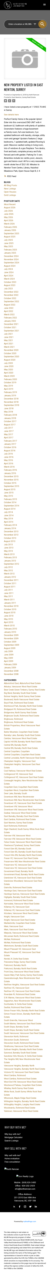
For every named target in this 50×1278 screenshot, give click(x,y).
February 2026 (10, 227)
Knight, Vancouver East (14, 916)
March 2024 (9, 279)
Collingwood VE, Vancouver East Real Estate (24, 777)
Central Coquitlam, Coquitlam (17, 751)
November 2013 (11, 535)
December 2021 (11, 324)
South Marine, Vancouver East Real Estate (22, 1023)
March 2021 (9, 347)
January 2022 (10, 321)
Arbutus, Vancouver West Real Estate (20, 686)
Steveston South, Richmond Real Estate (21, 1043)
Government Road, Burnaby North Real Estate (24, 874)
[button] (14, 1206)
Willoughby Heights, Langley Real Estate (22, 1104)
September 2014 (11, 505)
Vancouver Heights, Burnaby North (19, 1065)
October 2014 (10, 502)
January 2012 (10, 577)
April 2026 (8, 220)
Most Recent (10, 204)
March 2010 (9, 625)
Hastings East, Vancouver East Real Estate (23, 890)
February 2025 (10, 250)
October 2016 (10, 447)
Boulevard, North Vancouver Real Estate (21, 699)
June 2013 (8, 548)
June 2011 (8, 593)
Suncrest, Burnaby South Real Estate (20, 1053)
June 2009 (8, 654)
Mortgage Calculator (13, 1137)
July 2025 (8, 240)
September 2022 (11, 301)
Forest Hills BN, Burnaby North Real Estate (23, 855)
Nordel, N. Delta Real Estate (16, 959)
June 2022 (8, 308)
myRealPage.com (29, 1221)
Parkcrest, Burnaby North (15, 965)
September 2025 (11, 233)
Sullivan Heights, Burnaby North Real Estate (23, 1049)
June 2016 (8, 457)
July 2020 (8, 363)
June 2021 (8, 337)
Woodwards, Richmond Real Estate (19, 1108)
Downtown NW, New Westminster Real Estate (24, 800)
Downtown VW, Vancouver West (18, 806)
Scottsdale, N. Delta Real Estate (18, 1004)
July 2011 (8, 590)
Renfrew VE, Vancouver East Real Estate (22, 991)
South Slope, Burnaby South (16, 1027)
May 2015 (8, 496)
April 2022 (8, 311)
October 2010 (10, 609)
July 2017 (8, 428)
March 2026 (9, 224)
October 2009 (10, 642)
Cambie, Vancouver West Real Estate (20, 738)
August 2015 (9, 489)
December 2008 (11, 671)
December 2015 (11, 476)
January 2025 (10, 253)
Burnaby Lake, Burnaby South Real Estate (22, 735)
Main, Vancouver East (13, 926)
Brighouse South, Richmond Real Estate (21, 716)
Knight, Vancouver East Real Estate (19, 920)
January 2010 (10, 632)
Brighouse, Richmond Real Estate (19, 722)
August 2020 (9, 360)
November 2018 (11, 402)
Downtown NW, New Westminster (19, 797)
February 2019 (10, 392)
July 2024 (8, 269)
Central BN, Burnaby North (15, 745)
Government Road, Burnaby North (18, 871)
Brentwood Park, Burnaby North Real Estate (23, 706)
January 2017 (10, 444)
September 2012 (11, 564)
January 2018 (10, 418)
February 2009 (10, 664)
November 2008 (11, 674)
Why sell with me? (12, 1155)
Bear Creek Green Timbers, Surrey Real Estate (24, 690)
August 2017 (9, 424)
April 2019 (8, 389)
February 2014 (10, 525)
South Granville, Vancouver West (18, 1020)
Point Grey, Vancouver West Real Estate (21, 971)
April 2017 (8, 437)
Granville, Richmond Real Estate (18, 887)
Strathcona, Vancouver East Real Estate (21, 1046)
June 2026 (8, 214)
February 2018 (10, 415)
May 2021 (8, 340)
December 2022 (11, 292)
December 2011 (11, 580)
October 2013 (10, 538)
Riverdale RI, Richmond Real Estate (19, 994)
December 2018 (11, 399)
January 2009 (10, 667)
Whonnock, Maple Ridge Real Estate (20, 1098)
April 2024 (8, 275)
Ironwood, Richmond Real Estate (18, 900)
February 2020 (10, 379)
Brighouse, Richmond (13, 719)
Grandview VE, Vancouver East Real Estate (23, 878)
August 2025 (9, 236)
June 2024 (8, 272)
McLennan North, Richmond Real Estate (21, 936)
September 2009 (11, 645)
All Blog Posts (10, 185)
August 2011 (9, 587)
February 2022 (10, 317)
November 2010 (11, 606)
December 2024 (11, 256)
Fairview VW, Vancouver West (17, 835)
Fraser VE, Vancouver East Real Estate (21, 858)
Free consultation (12, 1162)
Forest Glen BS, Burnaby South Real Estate (23, 852)
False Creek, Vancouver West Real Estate (22, 842)
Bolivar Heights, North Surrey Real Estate (22, 696)
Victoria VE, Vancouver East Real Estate (21, 1072)
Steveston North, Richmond (16, 1036)
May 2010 (8, 619)
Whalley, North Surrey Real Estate (19, 1088)
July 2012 (8, 567)
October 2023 (10, 282)
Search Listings (11, 1141)
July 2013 (8, 544)
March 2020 (9, 376)
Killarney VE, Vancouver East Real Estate (22, 910)
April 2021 (8, 343)
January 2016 (10, 473)
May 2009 (8, 658)
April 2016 (8, 463)
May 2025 (8, 246)
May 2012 (8, 570)
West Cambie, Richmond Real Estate (20, 1078)
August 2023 (9, 285)
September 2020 (11, 356)
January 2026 (10, 230)
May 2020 (8, 369)
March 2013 (9, 554)
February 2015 (10, 499)
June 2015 (8, 492)
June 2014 (8, 515)
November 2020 (11, 350)
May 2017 (8, 434)
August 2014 (9, 509)
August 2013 (9, 541)
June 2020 (8, 366)
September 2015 (11, 486)
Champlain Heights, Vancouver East (20, 761)
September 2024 (11, 262)
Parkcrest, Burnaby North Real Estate (20, 968)
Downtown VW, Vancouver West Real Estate (23, 809)
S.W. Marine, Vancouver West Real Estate (22, 997)
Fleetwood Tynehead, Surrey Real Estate (22, 845)
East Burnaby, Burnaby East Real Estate (21, 816)
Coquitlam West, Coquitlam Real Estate (21, 790)
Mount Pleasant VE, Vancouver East (20, 949)
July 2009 (8, 651)
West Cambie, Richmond (15, 1075)
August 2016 (9, 450)
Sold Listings (10, 195)
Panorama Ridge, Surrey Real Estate (20, 962)
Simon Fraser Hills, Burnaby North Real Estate (24, 1010)
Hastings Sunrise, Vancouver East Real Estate (24, 894)
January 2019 (10, 395)
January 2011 (10, 603)
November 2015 (11, 480)
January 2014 (10, 528)
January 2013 (10, 561)
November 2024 (11, 259)
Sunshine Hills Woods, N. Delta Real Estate (23, 1056)
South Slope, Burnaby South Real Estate (21, 1030)
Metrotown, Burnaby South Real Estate (21, 946)
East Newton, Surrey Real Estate (24, 97)
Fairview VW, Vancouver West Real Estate (22, 839)
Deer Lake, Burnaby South (15, 793)
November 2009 (11, 638)
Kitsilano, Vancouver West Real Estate (21, 913)
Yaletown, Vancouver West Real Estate (21, 1111)
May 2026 (8, 217)
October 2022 (10, 298)
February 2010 (10, 629)
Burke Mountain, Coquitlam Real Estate (21, 732)
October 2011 (10, 583)
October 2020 (10, 353)
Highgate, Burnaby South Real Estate (20, 897)
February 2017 (10, 441)
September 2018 (11, 405)
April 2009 (8, 661)
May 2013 (8, 551)
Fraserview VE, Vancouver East (18, 865)
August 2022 (9, 305)
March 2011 (9, 599)
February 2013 (10, 557)
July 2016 (8, 454)
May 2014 (8, 518)
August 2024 (9, 266)
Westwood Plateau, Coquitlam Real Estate (23, 1085)
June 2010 (8, 616)
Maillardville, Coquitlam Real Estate (20, 923)
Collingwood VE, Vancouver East (18, 774)
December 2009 (11, 635)
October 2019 (10, 382)
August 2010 (9, 612)
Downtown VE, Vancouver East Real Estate (23, 803)
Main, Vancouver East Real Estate (19, 929)
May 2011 (8, 596)
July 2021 (8, 334)
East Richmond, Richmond (15, 826)
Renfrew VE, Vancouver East (16, 988)
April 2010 (8, 622)
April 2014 (8, 522)
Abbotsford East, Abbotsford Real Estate (22, 683)
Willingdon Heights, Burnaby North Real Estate (24, 1101)
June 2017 (8, 431)
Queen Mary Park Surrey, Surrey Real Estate (23, 975)
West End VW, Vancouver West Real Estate (23, 1082)
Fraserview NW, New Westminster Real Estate (24, 861)
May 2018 (8, 412)
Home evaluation (11, 1158)
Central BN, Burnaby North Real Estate (21, 748)
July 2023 (8, 288)
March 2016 (9, 467)
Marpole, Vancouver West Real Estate (21, 933)
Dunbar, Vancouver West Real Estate (20, 813)
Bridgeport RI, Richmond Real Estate (20, 709)
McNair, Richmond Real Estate (17, 942)
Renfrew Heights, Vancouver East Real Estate (24, 984)
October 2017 (10, 421)
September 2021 (11, 331)
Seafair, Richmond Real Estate (17, 1007)
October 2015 (10, 483)
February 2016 (10, 470)
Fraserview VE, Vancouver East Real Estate (23, 868)
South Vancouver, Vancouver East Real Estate (24, 1033)
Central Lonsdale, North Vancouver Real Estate (25, 758)
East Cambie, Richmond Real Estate (20, 819)
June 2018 (8, 408)
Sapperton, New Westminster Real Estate (22, 1001)
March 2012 (9, 573)
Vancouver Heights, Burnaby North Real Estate (24, 1069)
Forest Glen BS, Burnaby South (17, 848)
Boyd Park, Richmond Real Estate (19, 703)
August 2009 (9, 648)
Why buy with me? (12, 1134)
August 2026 (9, 207)
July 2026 (8, 211)
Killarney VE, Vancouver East (16, 907)
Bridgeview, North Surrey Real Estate (20, 712)
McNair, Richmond (12, 939)
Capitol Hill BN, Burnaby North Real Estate (22, 741)
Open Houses (10, 192)
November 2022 (11, 295)
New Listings (10, 188)
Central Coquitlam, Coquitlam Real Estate (22, 754)
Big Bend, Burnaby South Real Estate (20, 693)
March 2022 (9, 314)
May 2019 (8, 386)
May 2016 (8, 460)
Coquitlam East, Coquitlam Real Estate (21, 787)
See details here (11, 114)
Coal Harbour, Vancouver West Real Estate (23, 771)
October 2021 (10, 327)
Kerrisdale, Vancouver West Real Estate (21, 904)
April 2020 (8, 373)
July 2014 (8, 512)
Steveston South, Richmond (16, 1040)
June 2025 (8, 243)
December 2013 (11, 531)
